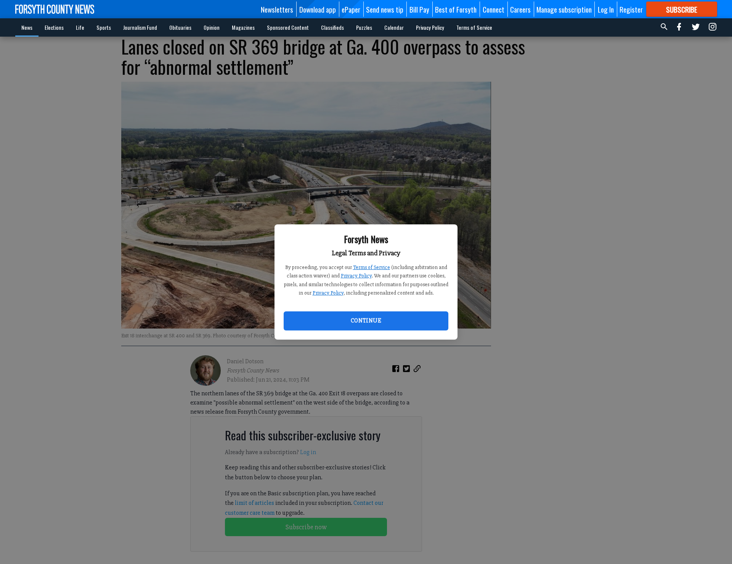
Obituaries (180, 27)
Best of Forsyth (456, 9)
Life (80, 27)
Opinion (212, 27)
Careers (520, 9)
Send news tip (384, 9)
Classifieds (332, 27)
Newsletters (277, 9)
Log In (606, 9)
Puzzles (364, 27)
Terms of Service (371, 267)
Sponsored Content (288, 27)
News (26, 27)
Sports (103, 27)
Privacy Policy (356, 275)
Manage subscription (564, 9)
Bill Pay (419, 9)
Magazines (243, 27)
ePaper (351, 9)
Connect (493, 9)
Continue (366, 320)
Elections (54, 27)
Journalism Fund (140, 27)
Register (631, 9)
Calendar (394, 27)
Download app (317, 9)
